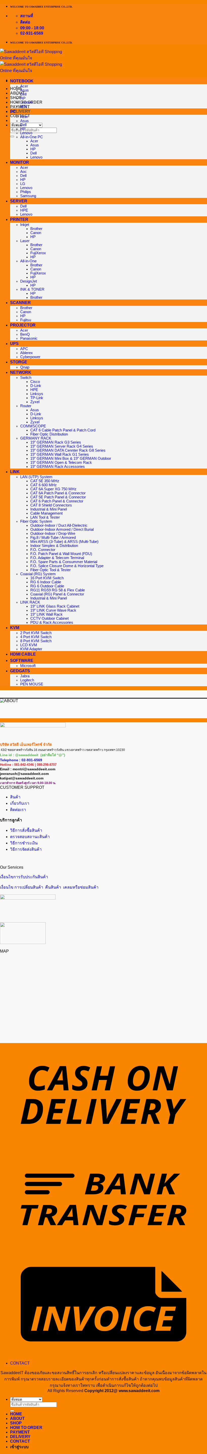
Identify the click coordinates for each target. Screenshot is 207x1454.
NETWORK (20, 372)
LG (22, 184)
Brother (36, 229)
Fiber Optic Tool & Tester (50, 570)
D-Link (35, 386)
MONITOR (19, 162)
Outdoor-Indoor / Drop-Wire (52, 534)
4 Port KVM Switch (35, 637)
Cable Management (46, 513)
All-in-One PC (31, 137)
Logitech (27, 680)
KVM (14, 628)
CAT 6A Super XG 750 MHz (53, 489)
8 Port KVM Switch (35, 641)
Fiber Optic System (36, 521)
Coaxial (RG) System (38, 574)
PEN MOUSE (31, 684)
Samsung (28, 196)
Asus (24, 90)
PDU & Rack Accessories (51, 622)
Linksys (36, 394)
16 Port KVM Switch (47, 578)
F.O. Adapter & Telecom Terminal (57, 558)
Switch (25, 378)
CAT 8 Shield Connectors (51, 505)
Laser (25, 241)
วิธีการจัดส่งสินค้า (26, 849)
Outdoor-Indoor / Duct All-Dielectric (59, 525)
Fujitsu (25, 320)
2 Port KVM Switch (35, 633)
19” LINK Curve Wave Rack (53, 610)
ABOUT (17, 1418)
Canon (35, 233)
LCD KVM (28, 645)
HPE (24, 210)
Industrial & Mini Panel (48, 509)
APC (24, 349)
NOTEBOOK (22, 81)
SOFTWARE (21, 660)
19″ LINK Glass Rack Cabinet (54, 606)
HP (22, 98)
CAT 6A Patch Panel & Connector (58, 493)
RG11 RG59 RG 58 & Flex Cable (57, 590)
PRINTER (19, 219)
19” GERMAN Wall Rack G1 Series (59, 454)
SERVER (18, 201)
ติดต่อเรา (18, 809)
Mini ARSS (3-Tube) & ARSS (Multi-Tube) (64, 542)
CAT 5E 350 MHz (44, 481)
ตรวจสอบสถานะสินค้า (30, 837)
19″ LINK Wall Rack (46, 614)
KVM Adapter (31, 649)
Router (25, 406)
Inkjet (24, 225)
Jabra (25, 676)
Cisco (35, 382)
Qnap (24, 367)
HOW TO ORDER (26, 1427)
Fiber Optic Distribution (49, 434)
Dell (23, 94)
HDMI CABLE (23, 654)
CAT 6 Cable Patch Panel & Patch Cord (62, 430)
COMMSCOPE (33, 426)
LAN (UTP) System (36, 477)
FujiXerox (38, 253)
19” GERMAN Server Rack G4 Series (61, 446)
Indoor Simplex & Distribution (54, 546)
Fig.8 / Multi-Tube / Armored (53, 538)
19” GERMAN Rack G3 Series (55, 442)
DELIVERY (20, 111)
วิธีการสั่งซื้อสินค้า (26, 830)
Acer (24, 86)
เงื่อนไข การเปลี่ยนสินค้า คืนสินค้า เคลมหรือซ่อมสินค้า (49, 887)
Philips (25, 192)
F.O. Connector (42, 550)
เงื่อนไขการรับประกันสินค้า (24, 877)
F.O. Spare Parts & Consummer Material (63, 562)
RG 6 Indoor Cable (45, 582)
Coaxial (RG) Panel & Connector (57, 594)
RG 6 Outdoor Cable (47, 586)
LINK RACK (30, 602)
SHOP (16, 98)
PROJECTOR (23, 325)
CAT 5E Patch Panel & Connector (58, 497)
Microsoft (28, 666)
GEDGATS (20, 671)
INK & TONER (32, 289)
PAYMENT (20, 107)
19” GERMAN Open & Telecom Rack (61, 462)
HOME (16, 1414)
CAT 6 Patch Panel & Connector (56, 501)
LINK (15, 472)
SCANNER (20, 303)
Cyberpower (30, 357)
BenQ (25, 334)
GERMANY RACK (35, 438)
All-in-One (28, 261)
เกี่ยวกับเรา (19, 803)
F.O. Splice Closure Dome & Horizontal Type (67, 566)
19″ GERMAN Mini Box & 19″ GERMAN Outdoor (70, 458)
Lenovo (26, 102)
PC (13, 111)
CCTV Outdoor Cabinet (49, 618)
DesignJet (28, 281)
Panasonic (29, 338)
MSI (23, 106)
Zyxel (34, 402)
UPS (14, 343)
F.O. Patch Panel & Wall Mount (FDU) (61, 554)
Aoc (23, 172)
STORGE (18, 362)
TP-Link (36, 398)
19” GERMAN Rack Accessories (57, 467)
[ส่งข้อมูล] (12, 136)
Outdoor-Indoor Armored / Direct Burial (62, 529)
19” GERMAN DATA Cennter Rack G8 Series (68, 450)
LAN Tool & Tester (45, 517)
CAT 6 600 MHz (43, 485)
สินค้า (15, 797)
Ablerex (26, 353)
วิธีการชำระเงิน (24, 843)
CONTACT (20, 1363)
